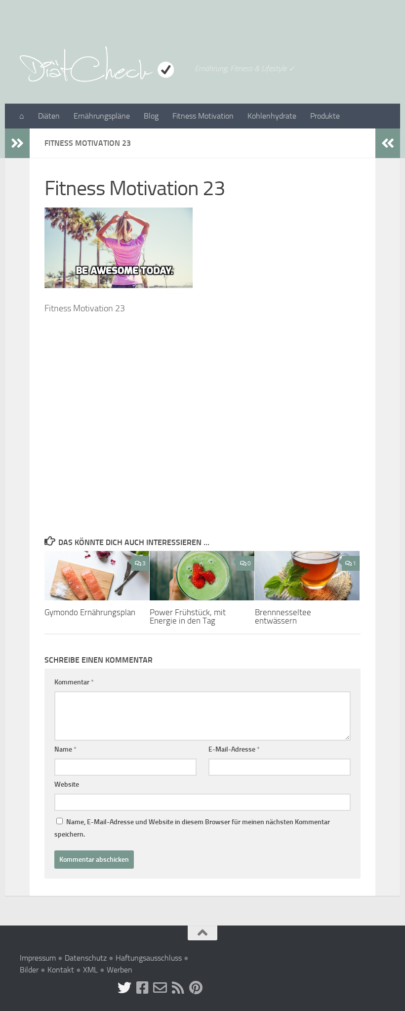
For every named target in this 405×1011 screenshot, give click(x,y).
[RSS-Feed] (178, 988)
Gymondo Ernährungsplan (89, 612)
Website (66, 784)
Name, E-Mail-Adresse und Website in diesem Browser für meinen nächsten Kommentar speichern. (192, 828)
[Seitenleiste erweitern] (17, 143)
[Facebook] (142, 988)
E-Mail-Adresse (234, 749)
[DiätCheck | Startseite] (102, 64)
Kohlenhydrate (271, 116)
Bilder (29, 969)
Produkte (325, 116)
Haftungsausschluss (149, 958)
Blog (151, 116)
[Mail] (160, 988)
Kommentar (74, 682)
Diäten (49, 116)
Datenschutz (86, 958)
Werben (119, 969)
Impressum (38, 958)
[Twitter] (124, 988)
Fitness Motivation (203, 116)
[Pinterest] (195, 988)
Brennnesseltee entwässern (283, 616)
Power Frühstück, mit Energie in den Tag (188, 616)
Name (65, 749)
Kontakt (60, 969)
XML (90, 969)
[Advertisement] (202, 419)
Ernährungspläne (102, 116)
